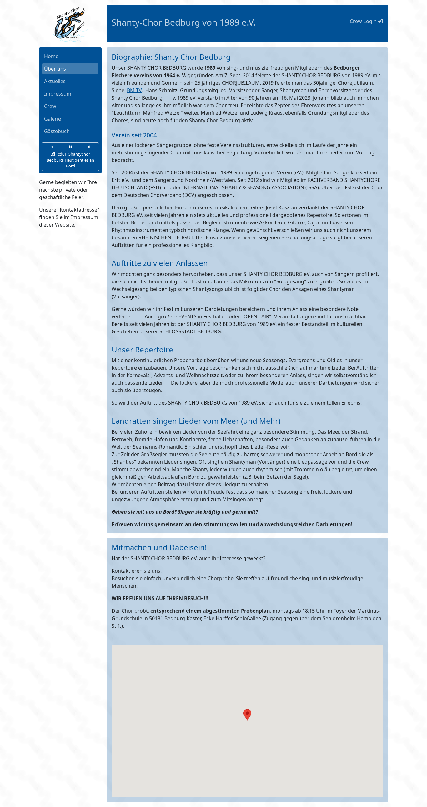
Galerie (52, 118)
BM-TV (134, 90)
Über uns (55, 68)
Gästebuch (57, 131)
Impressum (57, 93)
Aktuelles (55, 81)
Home (51, 56)
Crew (50, 106)
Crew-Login (364, 21)
